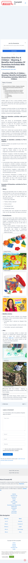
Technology (14, 511)
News (20, 518)
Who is (6, 529)
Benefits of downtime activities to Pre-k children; (14, 91)
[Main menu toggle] (25, 3)
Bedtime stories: (9, 96)
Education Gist (14, 495)
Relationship (14, 506)
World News (14, 513)
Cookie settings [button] (5, 556)
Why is (6, 532)
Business (20, 521)
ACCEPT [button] (11, 556)
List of (6, 521)
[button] (13, 43)
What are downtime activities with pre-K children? (14, 90)
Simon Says (6, 296)
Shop (20, 532)
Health (14, 500)
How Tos (6, 518)
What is (6, 524)
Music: (8, 94)
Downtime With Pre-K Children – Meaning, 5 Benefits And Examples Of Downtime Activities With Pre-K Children (13, 87)
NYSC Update (14, 502)
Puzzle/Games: (9, 95)
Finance (14, 498)
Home (14, 542)
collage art (10, 337)
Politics (14, 503)
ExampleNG (18, 3)
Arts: (7, 97)
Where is (6, 526)
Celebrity (14, 494)
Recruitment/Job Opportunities (14, 505)
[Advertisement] (14, 21)
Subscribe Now (14, 50)
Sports (14, 509)
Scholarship (14, 508)
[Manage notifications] (25, 560)
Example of (14, 497)
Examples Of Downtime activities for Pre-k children (14, 92)
